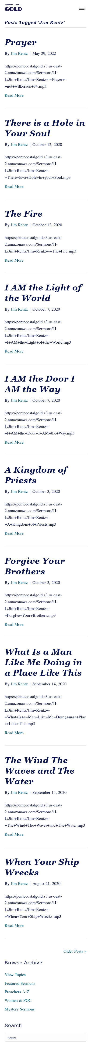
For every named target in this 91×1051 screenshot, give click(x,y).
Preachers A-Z (17, 991)
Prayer (21, 42)
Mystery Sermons (20, 1009)
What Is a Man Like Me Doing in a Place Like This (43, 662)
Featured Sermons (20, 983)
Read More (14, 95)
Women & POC (18, 1000)
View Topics (15, 974)
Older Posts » (74, 951)
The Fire (23, 214)
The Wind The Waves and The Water (39, 770)
